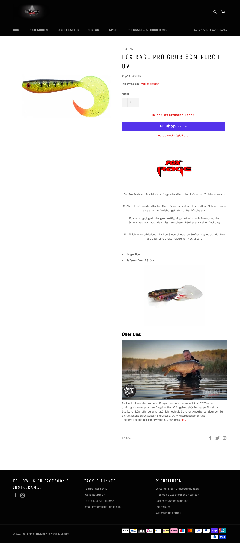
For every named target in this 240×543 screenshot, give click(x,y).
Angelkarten (69, 30)
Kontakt (94, 30)
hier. (184, 420)
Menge (125, 94)
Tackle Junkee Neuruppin (34, 533)
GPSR (113, 30)
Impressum (163, 507)
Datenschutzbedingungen (172, 501)
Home (17, 30)
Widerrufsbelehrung (168, 513)
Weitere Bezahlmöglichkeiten (173, 135)
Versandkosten (150, 84)
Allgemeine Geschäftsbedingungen (177, 495)
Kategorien (39, 30)
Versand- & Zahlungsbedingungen (177, 489)
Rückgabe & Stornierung (147, 30)
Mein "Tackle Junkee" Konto (210, 30)
